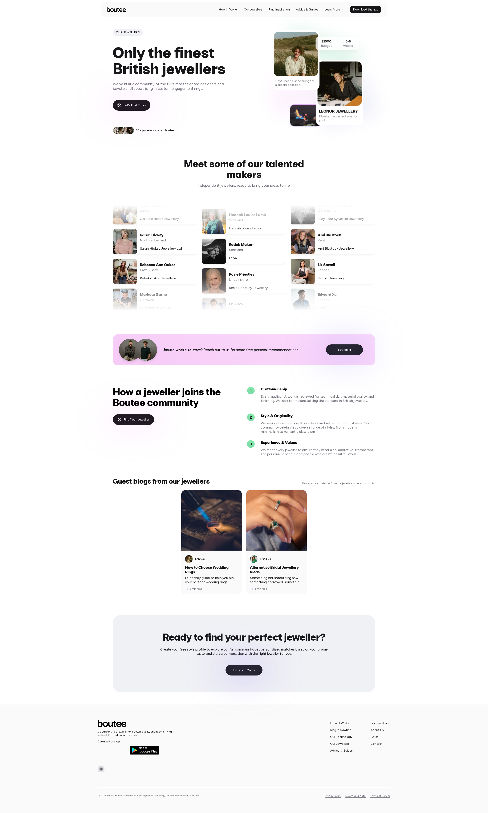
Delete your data (355, 796)
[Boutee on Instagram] (101, 769)
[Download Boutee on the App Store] (112, 750)
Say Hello (344, 349)
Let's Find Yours (135, 105)
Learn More (332, 9)
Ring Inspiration (279, 9)
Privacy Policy (333, 796)
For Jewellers (380, 723)
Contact (376, 743)
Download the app (365, 9)
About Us (377, 730)
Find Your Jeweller (136, 419)
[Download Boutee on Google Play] (144, 750)
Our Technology (341, 737)
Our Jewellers (253, 9)
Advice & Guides (307, 9)
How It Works (228, 9)
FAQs (374, 737)
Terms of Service (380, 796)
